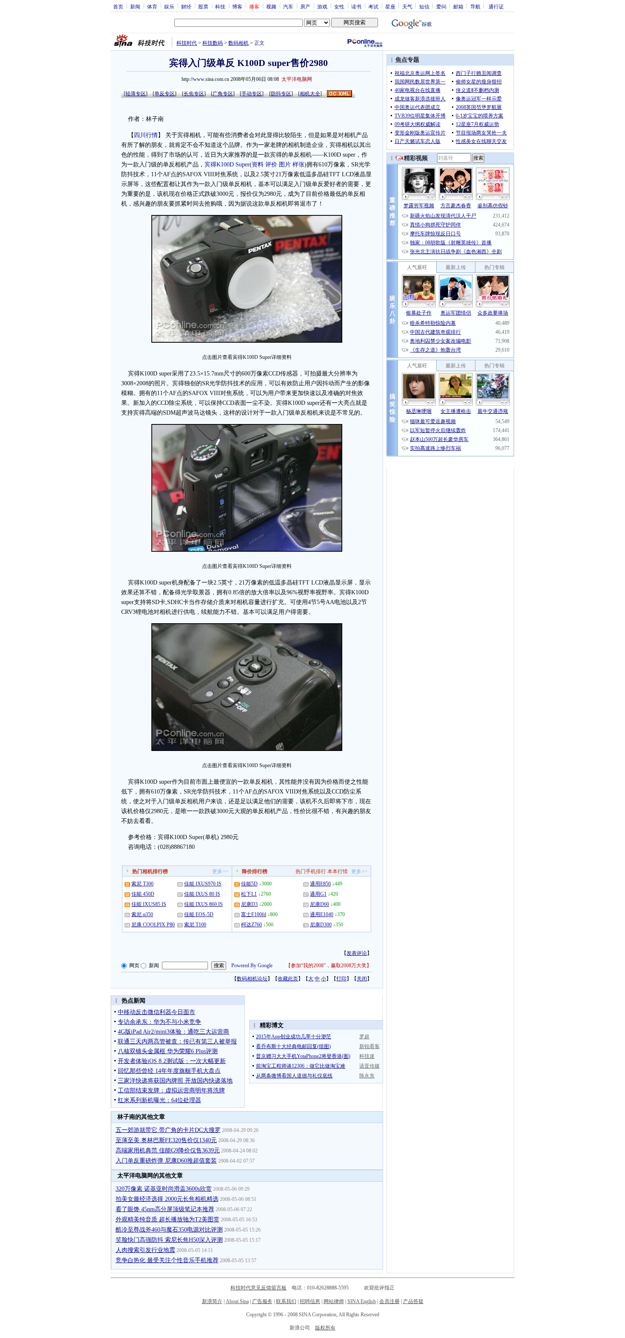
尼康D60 (319, 904)
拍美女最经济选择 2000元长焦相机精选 (167, 1199)
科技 (220, 6)
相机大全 (310, 94)
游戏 (322, 6)
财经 (186, 6)
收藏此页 (288, 979)
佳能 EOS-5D (198, 914)
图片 (285, 164)
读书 (356, 6)
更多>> (220, 871)
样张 (298, 164)
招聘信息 (310, 1301)
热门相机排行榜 (150, 871)
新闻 (135, 6)
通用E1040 (321, 914)
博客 (237, 6)
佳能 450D (142, 894)
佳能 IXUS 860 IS (203, 904)
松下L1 (249, 894)
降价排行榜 (254, 871)
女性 (339, 6)
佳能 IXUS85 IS (148, 904)
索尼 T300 (142, 884)
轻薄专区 (135, 94)
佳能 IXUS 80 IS (202, 894)
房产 (305, 6)
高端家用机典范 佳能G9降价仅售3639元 (168, 1150)
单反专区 (164, 94)
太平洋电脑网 (296, 79)
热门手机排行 (310, 871)
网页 (134, 965)
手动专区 (251, 94)
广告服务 (262, 1301)
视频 (271, 6)
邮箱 (458, 6)
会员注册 (389, 1301)
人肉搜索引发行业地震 (145, 1250)
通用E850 (320, 884)
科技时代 (186, 43)
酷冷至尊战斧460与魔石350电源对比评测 (169, 1229)
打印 (341, 979)
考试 (373, 6)
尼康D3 (249, 904)
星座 (390, 6)
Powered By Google (252, 965)
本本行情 (337, 871)
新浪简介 (212, 1301)
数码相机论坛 (252, 979)
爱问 (441, 6)
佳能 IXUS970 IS (203, 884)
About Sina (237, 1301)
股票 (203, 6)
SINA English (361, 1301)
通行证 (496, 6)
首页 (118, 6)
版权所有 (325, 1328)
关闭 (362, 979)
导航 (475, 6)
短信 (424, 6)
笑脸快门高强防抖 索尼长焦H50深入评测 (169, 1240)
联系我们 (286, 1301)
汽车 (288, 6)
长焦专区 (194, 94)
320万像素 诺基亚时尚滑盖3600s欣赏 (164, 1189)
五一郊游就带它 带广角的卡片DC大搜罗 (168, 1130)
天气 (407, 6)
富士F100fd (253, 914)
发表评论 (357, 953)
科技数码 (212, 43)
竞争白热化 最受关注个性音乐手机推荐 (167, 1260)
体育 (152, 6)
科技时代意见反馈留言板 (258, 1288)
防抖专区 (281, 94)
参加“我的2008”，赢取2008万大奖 (328, 965)
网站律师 (334, 1301)
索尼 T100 (195, 925)
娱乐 (169, 6)
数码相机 (238, 43)
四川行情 (146, 135)
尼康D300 (321, 925)
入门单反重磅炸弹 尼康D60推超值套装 (166, 1160)
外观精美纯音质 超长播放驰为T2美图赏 (167, 1219)
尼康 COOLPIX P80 (153, 925)
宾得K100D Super (227, 164)
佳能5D (249, 884)
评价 (271, 164)
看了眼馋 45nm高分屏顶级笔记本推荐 (165, 1209)
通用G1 (318, 894)
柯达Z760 (251, 925)
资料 (258, 164)
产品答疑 (413, 1301)
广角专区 (223, 94)
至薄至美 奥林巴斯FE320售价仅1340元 (166, 1140)
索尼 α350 (142, 914)
